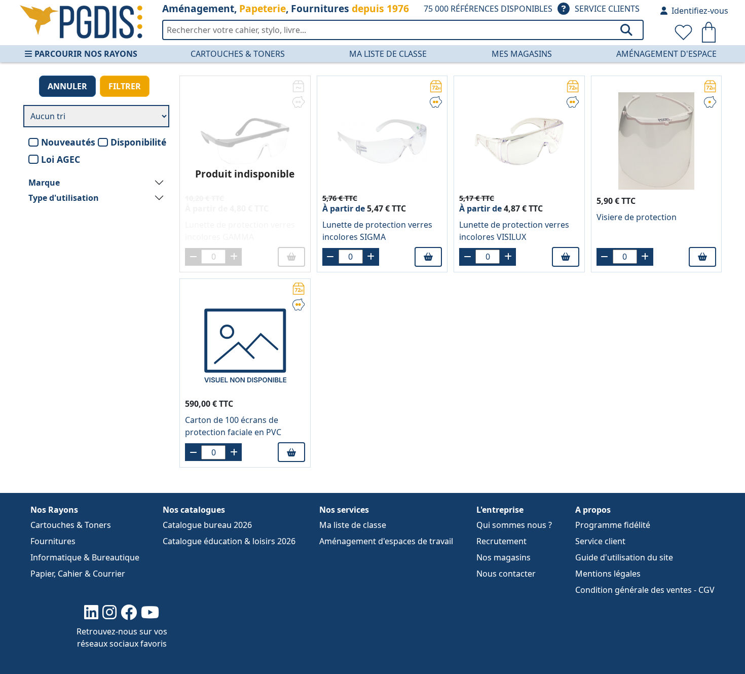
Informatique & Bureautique (84, 557)
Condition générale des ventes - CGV (645, 589)
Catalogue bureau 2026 (207, 524)
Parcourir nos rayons (85, 53)
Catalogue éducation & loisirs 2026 (229, 541)
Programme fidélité (612, 524)
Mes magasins (522, 53)
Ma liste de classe (388, 53)
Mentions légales (608, 573)
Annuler (67, 86)
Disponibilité (138, 142)
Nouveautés (68, 142)
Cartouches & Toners (238, 53)
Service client (600, 541)
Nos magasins (503, 557)
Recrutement (501, 541)
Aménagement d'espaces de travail (386, 541)
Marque (44, 182)
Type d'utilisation (63, 197)
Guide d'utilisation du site (624, 557)
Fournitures (53, 541)
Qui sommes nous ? (514, 524)
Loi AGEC (60, 159)
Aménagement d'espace (666, 53)
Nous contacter (506, 573)
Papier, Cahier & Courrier (77, 573)
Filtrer (124, 86)
